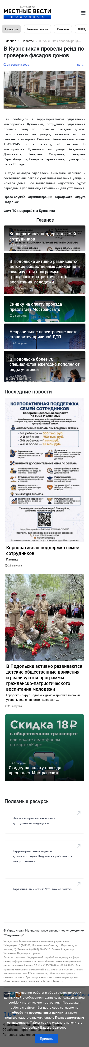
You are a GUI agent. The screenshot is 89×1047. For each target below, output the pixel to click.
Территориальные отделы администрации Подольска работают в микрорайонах (42, 856)
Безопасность (37, 29)
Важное (63, 29)
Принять (46, 1039)
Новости (11, 29)
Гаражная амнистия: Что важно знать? (42, 889)
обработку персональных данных (37, 1012)
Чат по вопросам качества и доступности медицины (34, 820)
